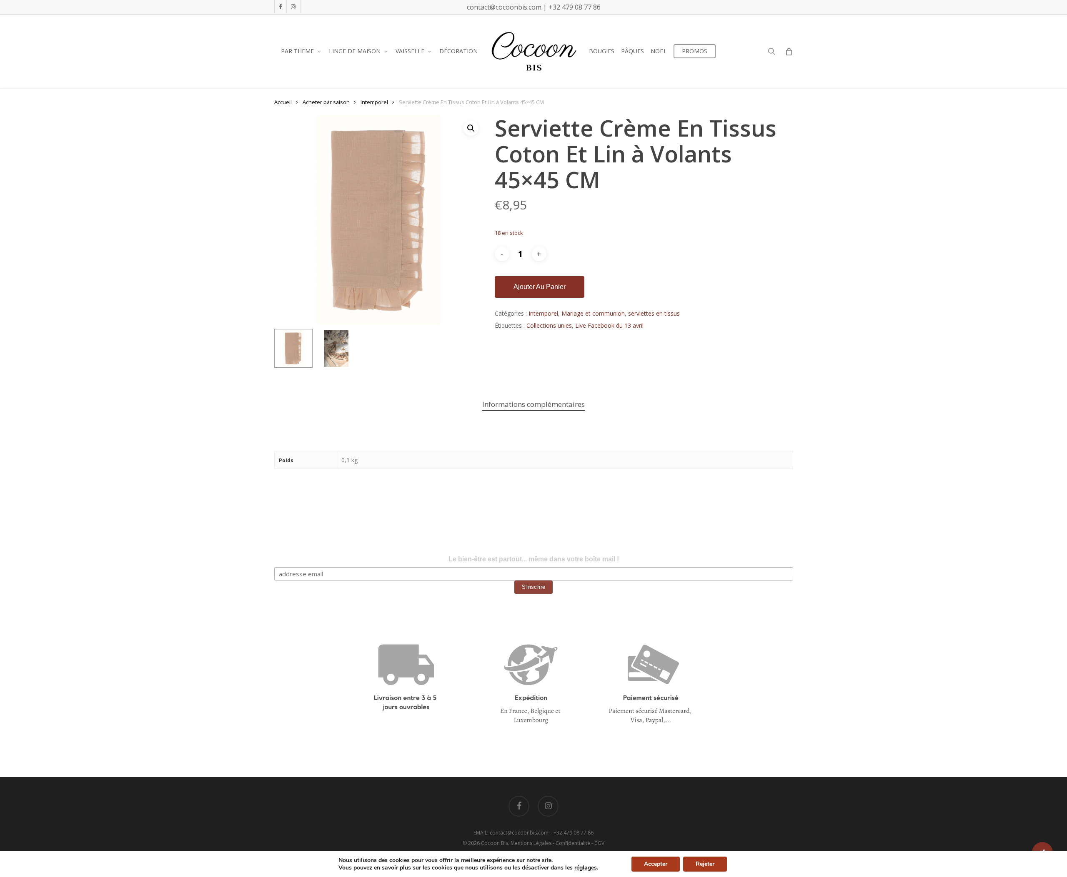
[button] (470, 128)
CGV (599, 843)
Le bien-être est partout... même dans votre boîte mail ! (533, 559)
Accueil (283, 102)
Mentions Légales (531, 843)
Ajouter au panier (539, 286)
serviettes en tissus (654, 313)
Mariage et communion (593, 313)
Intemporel (374, 102)
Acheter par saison (326, 102)
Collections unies (549, 325)
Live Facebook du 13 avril (609, 325)
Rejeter (705, 864)
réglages (585, 868)
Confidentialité (573, 843)
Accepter (655, 864)
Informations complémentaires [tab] (533, 404)
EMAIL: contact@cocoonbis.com (511, 832)
